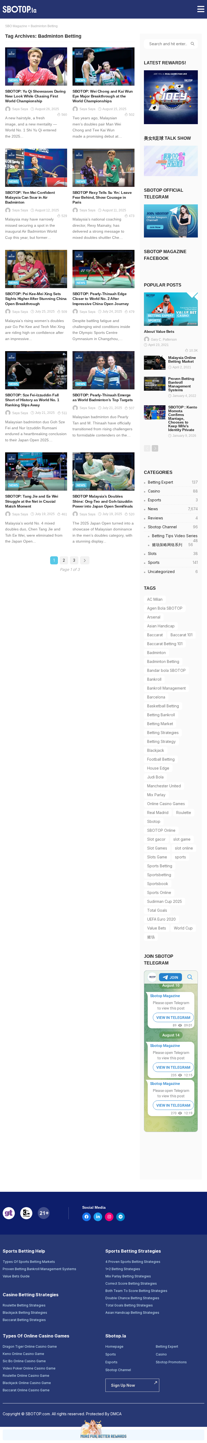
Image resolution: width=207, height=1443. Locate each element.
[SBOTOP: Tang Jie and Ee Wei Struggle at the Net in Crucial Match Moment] (36, 471)
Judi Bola (155, 777)
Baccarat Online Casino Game (26, 1390)
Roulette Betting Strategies (24, 1305)
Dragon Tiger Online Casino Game (30, 1346)
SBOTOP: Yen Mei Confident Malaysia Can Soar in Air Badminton (30, 197)
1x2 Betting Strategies (122, 1269)
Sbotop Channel (173, 527)
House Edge (158, 768)
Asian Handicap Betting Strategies (132, 1313)
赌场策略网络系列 (172, 544)
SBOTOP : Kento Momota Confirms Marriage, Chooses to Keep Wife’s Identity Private (182, 418)
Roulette (183, 812)
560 (64, 115)
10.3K (193, 350)
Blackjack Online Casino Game (27, 1383)
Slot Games (157, 848)
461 (64, 514)
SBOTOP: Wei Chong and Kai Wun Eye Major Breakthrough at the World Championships (103, 96)
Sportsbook (157, 883)
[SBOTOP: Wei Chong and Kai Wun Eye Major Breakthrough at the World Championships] (103, 66)
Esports (173, 500)
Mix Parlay (156, 794)
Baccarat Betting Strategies (24, 1320)
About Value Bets (159, 331)
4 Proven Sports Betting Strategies (132, 1262)
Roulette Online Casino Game (26, 1376)
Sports (154, 320)
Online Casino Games (166, 803)
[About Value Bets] (171, 309)
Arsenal (153, 617)
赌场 (151, 937)
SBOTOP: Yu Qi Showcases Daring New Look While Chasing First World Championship (35, 96)
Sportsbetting (159, 874)
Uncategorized (173, 571)
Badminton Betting (163, 661)
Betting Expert (161, 315)
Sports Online (159, 892)
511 (64, 413)
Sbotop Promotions (171, 1362)
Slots (173, 553)
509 (64, 312)
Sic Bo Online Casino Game (24, 1361)
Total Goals (157, 910)
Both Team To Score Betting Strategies (136, 1291)
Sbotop (153, 821)
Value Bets (156, 928)
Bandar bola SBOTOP (166, 670)
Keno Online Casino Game (23, 1354)
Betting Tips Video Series (175, 536)
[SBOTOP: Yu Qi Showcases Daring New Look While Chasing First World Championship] (36, 66)
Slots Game (157, 857)
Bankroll (154, 679)
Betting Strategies (163, 732)
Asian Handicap (161, 626)
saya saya (20, 109)
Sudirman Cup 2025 (164, 901)
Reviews (173, 518)
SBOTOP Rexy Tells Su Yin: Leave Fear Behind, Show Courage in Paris (102, 197)
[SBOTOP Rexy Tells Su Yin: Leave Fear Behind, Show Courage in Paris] (103, 168)
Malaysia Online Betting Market (182, 359)
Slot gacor (156, 839)
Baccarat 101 (181, 635)
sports (180, 857)
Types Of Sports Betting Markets (29, 1262)
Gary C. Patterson (164, 339)
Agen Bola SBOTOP (164, 608)
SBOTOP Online (161, 830)
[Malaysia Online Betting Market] (154, 363)
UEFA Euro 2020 (161, 919)
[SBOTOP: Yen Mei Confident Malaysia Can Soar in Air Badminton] (36, 168)
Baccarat (155, 635)
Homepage (114, 1346)
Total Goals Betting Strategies (129, 1305)
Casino (183, 315)
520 (131, 514)
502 (131, 115)
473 (131, 216)
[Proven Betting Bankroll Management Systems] (154, 384)
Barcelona (156, 697)
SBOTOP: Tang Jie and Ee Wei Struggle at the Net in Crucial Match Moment (31, 501)
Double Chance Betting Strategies (132, 1298)
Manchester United (164, 786)
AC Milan (155, 599)
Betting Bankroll (161, 714)
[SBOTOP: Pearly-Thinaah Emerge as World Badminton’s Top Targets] (103, 370)
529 (64, 216)
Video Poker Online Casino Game (29, 1368)
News (13, 80)
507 (131, 408)
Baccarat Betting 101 (164, 643)
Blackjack (155, 750)
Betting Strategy (161, 741)
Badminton (156, 652)
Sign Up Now (123, 1385)
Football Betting (161, 759)
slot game (182, 839)
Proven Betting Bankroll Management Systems (181, 384)
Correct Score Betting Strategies (131, 1283)
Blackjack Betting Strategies (25, 1313)
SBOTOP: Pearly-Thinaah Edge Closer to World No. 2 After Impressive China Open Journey (101, 299)
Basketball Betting (163, 706)
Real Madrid (157, 812)
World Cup (183, 928)
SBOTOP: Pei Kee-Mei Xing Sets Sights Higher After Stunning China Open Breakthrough (36, 299)
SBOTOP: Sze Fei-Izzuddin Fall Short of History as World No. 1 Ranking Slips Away (32, 400)
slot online (184, 848)
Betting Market (160, 723)
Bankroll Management (166, 688)
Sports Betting (159, 866)
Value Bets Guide (16, 1276)
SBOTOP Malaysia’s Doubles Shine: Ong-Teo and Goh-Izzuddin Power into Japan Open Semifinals (103, 501)
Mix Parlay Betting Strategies (128, 1276)
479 (131, 312)
